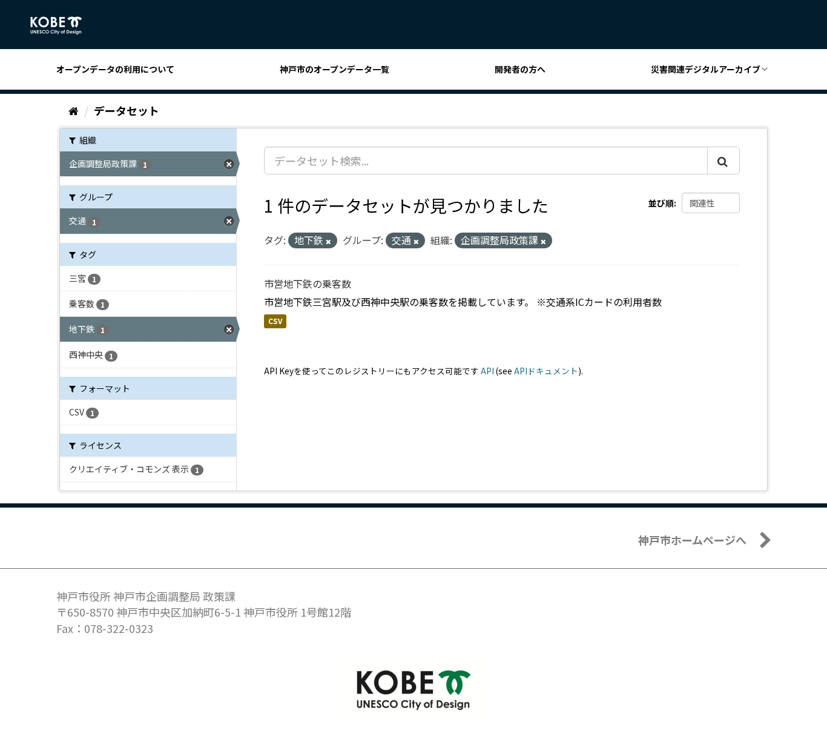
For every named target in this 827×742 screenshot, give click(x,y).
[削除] (328, 241)
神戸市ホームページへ (692, 540)
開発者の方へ (520, 69)
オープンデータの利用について (115, 69)
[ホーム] (73, 110)
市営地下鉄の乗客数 (307, 283)
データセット (126, 110)
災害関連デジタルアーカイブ (705, 69)
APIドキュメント (546, 371)
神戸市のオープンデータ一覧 (334, 69)
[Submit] (723, 160)
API (487, 371)
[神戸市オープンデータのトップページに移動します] (62, 25)
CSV (275, 321)
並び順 (661, 203)
